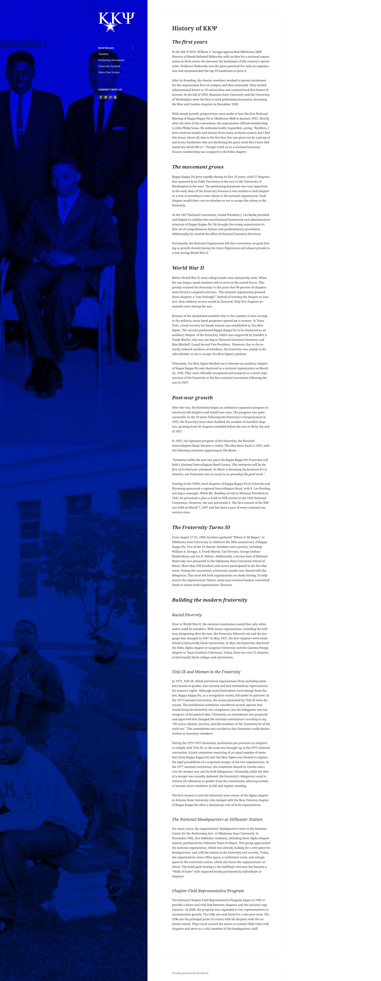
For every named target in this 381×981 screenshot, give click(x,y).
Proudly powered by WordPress (190, 973)
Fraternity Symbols (109, 66)
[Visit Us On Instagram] (110, 96)
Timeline (103, 54)
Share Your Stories (109, 72)
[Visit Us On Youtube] (115, 96)
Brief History (106, 48)
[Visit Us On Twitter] (105, 96)
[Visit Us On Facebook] (100, 96)
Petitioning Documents (111, 60)
